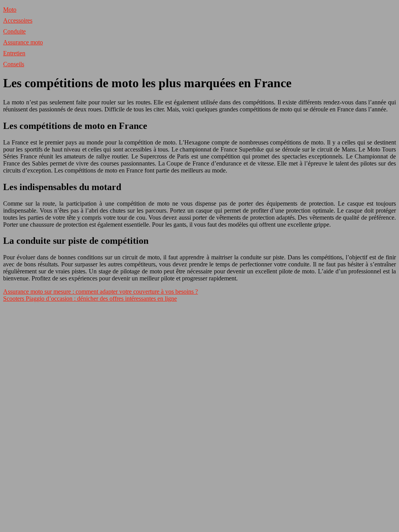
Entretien (14, 53)
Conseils (13, 64)
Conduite (14, 31)
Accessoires (17, 20)
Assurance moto (23, 42)
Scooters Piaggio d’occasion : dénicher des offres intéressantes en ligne (90, 298)
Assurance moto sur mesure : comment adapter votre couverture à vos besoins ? (100, 291)
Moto (9, 9)
